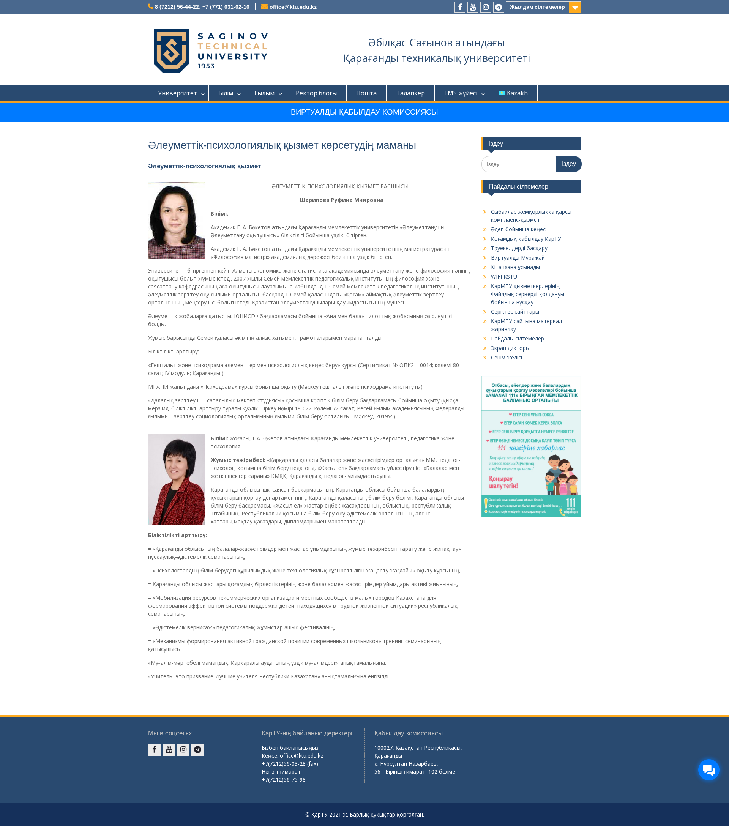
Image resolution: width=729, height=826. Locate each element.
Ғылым (264, 93)
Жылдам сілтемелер (537, 7)
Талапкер (410, 93)
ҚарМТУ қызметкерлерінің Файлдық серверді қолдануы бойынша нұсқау (527, 294)
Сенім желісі (506, 357)
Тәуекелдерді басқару (519, 248)
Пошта (366, 93)
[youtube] (472, 7)
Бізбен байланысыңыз (290, 747)
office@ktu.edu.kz (293, 7)
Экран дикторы (510, 348)
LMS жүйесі (460, 93)
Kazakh (517, 93)
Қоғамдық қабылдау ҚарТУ (526, 238)
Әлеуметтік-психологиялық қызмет (204, 166)
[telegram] (498, 7)
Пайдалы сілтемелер (517, 338)
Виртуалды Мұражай (518, 257)
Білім (225, 93)
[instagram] (485, 7)
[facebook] (459, 7)
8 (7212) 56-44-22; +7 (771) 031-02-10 (202, 7)
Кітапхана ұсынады (515, 267)
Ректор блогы (316, 93)
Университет (177, 93)
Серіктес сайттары (515, 311)
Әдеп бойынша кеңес (518, 229)
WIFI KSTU (504, 276)
